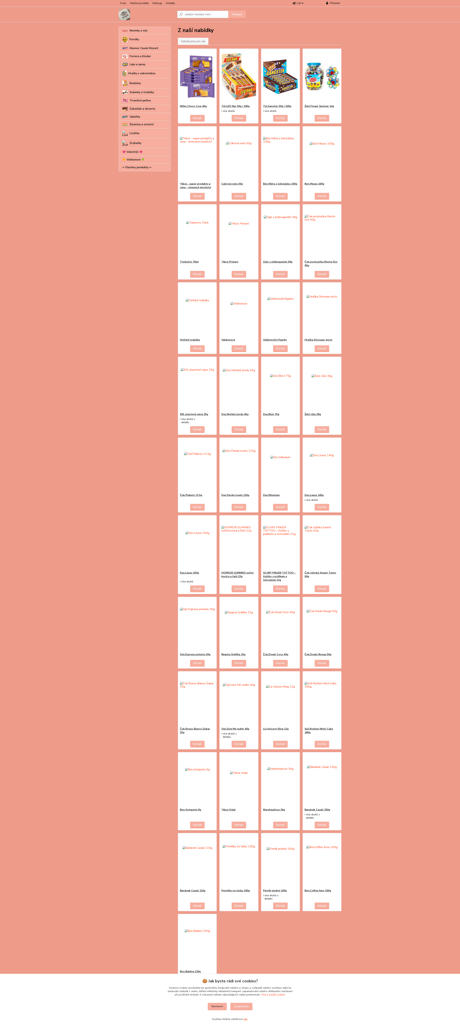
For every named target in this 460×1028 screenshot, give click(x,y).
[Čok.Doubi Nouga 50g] (322, 625)
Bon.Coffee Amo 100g (318, 890)
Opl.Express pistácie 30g (195, 654)
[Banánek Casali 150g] (322, 780)
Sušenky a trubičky (142, 92)
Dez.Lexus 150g (189, 572)
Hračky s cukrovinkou (141, 73)
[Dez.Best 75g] (280, 385)
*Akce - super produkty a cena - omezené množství (195, 185)
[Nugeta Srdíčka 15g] (238, 625)
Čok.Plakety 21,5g (191, 495)
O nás (123, 3)
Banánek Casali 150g (317, 809)
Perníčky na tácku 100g (235, 890)
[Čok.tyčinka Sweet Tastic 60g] (322, 543)
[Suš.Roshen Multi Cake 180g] (322, 699)
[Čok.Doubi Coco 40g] (280, 625)
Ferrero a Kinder (140, 56)
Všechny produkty (139, 3)
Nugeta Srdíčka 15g (233, 654)
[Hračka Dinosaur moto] (322, 310)
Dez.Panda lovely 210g (235, 495)
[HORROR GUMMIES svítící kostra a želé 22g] (238, 543)
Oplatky (135, 116)
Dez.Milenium (271, 495)
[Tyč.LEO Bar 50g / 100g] (238, 77)
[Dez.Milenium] (280, 465)
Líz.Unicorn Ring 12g (276, 729)
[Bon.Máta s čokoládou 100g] (280, 154)
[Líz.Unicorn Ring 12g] (280, 699)
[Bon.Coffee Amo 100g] (322, 861)
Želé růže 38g (313, 414)
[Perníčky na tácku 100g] (238, 861)
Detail (197, 118)
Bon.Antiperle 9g (190, 809)
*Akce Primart (229, 262)
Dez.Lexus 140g (314, 495)
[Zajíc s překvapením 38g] (280, 232)
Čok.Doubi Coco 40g (275, 654)
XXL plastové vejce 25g (194, 414)
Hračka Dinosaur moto (318, 340)
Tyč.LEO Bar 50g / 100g (235, 106)
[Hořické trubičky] (197, 310)
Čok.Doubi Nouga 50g (318, 654)
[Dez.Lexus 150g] (197, 543)
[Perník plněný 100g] (280, 861)
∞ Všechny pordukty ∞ (136, 167)
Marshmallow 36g (274, 809)
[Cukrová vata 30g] (238, 154)
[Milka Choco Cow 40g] (197, 77)
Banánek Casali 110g (192, 890)
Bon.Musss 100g (314, 184)
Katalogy (157, 3)
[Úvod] (146, 14)
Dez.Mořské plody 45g (235, 414)
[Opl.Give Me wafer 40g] (238, 699)
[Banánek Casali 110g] (197, 861)
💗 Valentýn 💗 (132, 152)
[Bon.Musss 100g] (322, 154)
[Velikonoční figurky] (280, 310)
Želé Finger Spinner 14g (319, 106)
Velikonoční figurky (275, 340)
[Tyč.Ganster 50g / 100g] (280, 77)
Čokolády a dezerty (142, 109)
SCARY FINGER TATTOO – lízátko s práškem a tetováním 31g (279, 576)
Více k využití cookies (273, 994)
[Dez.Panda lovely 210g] (238, 465)
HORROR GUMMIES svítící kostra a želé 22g (237, 574)
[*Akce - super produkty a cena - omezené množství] (197, 154)
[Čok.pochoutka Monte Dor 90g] (322, 232)
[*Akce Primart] (238, 232)
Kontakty (170, 3)
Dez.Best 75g (271, 414)
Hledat (237, 14)
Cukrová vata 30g (232, 184)
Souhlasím (241, 1006)
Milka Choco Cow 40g (193, 106)
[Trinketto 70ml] (197, 232)
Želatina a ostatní (142, 124)
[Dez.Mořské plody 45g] (238, 385)
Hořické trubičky (190, 340)
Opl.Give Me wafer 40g (235, 729)
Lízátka (134, 133)
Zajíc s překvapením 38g (277, 262)
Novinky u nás (139, 30)
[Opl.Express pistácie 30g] (197, 625)
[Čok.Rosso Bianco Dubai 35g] (197, 699)
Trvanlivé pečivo (140, 100)
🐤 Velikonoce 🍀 (133, 159)
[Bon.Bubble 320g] (197, 942)
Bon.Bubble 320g (190, 971)
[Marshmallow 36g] (280, 780)
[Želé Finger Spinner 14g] (322, 77)
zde (245, 1019)
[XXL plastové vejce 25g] (197, 385)
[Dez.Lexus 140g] (322, 465)
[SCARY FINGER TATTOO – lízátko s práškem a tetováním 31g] (280, 543)
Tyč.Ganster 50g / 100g (277, 106)
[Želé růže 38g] (322, 385)
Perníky (134, 39)
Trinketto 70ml (189, 262)
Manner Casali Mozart (144, 48)
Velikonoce (228, 340)
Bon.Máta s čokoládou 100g (280, 184)
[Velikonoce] (238, 310)
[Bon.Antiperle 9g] (197, 780)
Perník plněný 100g (275, 890)
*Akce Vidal (228, 809)
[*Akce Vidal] (238, 780)
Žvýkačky (135, 143)
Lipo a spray (137, 64)
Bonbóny (135, 83)
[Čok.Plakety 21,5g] (197, 465)
